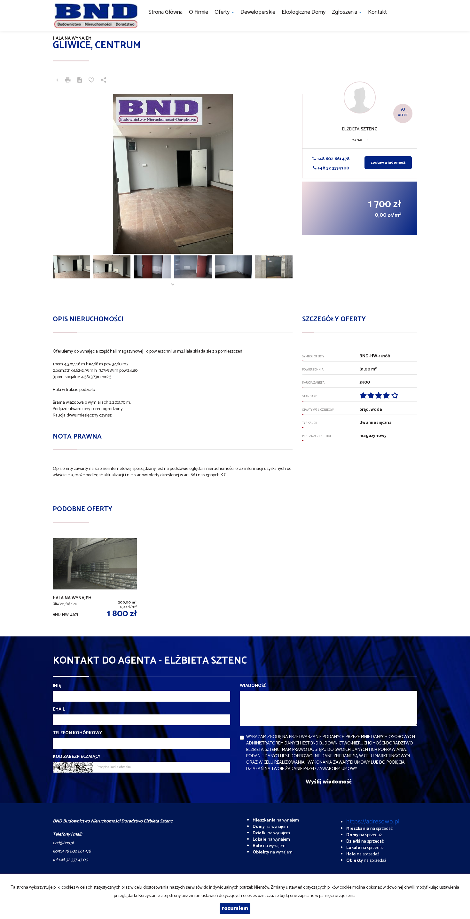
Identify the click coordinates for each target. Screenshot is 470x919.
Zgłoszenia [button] (345, 12)
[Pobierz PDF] (79, 81)
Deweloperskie (257, 12)
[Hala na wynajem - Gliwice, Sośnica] (95, 579)
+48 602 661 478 (332, 159)
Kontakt (377, 12)
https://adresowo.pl (372, 821)
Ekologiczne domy (303, 12)
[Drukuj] (67, 81)
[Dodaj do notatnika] (91, 81)
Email (59, 709)
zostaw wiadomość (388, 163)
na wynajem (276, 820)
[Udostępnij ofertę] (104, 81)
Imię (57, 686)
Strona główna (165, 12)
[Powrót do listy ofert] (57, 81)
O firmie (198, 12)
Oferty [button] (223, 12)
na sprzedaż (369, 828)
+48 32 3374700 (333, 168)
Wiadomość (253, 686)
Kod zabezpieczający (76, 757)
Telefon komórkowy (77, 733)
